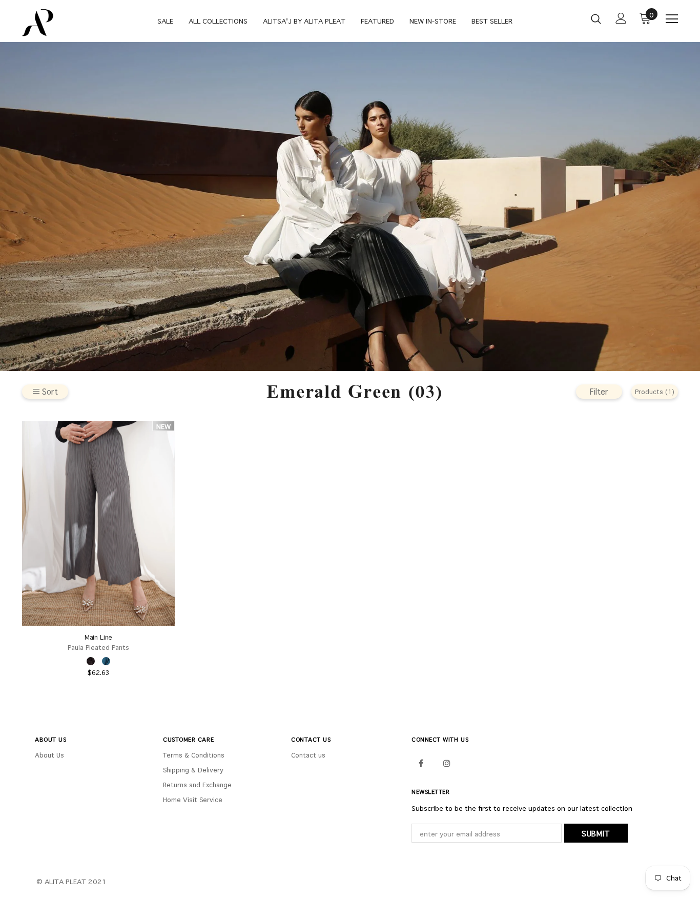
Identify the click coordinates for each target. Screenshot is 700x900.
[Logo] (58, 22)
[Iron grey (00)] (90, 661)
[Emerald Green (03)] (106, 661)
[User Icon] (621, 18)
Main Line (99, 637)
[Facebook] (420, 762)
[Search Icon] (596, 18)
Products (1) (654, 391)
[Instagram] (447, 762)
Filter (599, 391)
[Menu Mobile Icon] (672, 19)
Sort (50, 391)
